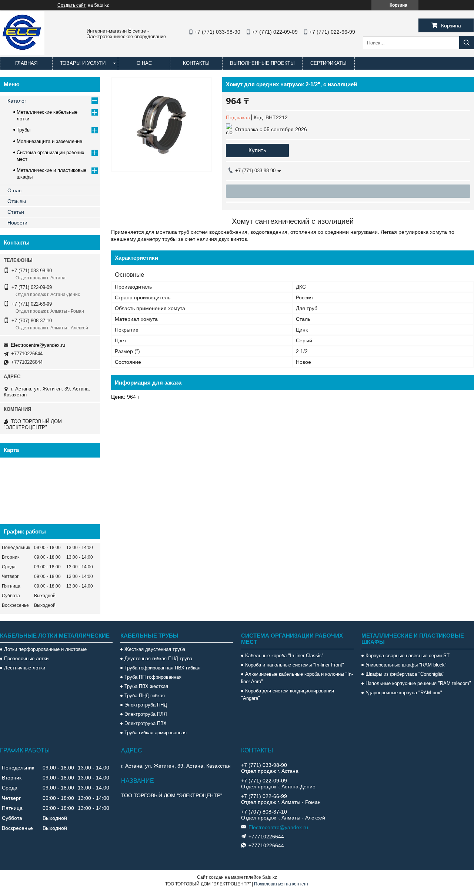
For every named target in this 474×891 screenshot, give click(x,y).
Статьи (15, 212)
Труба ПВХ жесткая (146, 686)
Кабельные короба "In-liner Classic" (284, 655)
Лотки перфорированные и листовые (45, 649)
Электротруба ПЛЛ (145, 714)
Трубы (23, 130)
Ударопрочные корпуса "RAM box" (403, 692)
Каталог (16, 101)
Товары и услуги (83, 63)
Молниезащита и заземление (49, 141)
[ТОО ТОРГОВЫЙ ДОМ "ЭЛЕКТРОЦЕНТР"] (22, 53)
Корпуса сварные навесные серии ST (407, 655)
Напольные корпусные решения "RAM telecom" (418, 683)
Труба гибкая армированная (155, 732)
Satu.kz (269, 877)
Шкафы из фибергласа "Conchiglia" (404, 674)
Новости (17, 223)
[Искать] (466, 42)
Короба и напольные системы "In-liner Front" (294, 665)
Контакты (196, 63)
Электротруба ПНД (145, 705)
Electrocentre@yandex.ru (38, 345)
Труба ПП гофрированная (152, 677)
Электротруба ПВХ (145, 723)
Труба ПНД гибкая (144, 695)
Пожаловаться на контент (281, 884)
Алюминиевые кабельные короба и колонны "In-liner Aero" (297, 677)
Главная (26, 63)
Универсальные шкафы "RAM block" (406, 665)
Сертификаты (328, 63)
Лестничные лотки (24, 668)
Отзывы (16, 201)
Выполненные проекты (262, 63)
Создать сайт (71, 5)
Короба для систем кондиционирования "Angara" (287, 694)
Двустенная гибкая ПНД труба (158, 658)
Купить (257, 150)
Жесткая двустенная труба (154, 649)
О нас (144, 63)
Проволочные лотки (26, 658)
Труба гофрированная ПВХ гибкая (162, 668)
